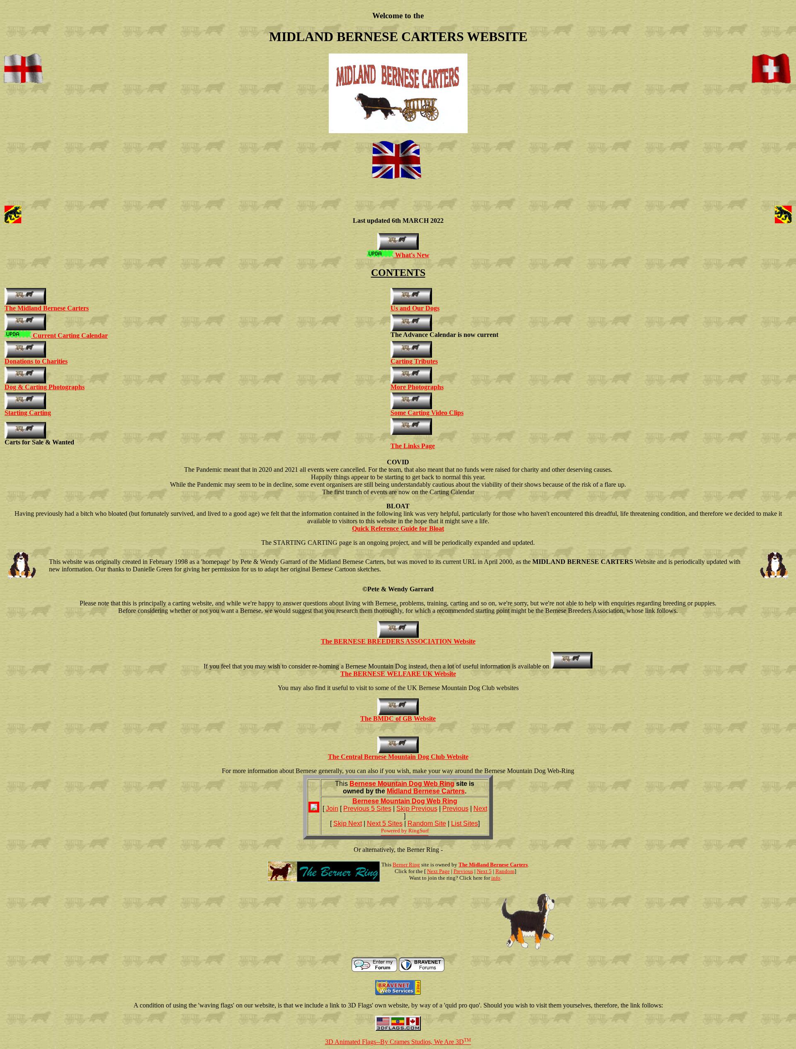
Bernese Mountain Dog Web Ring (401, 783)
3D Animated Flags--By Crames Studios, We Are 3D (398, 1041)
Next (480, 808)
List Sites (464, 823)
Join (332, 808)
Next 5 (484, 871)
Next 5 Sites (385, 823)
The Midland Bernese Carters (493, 864)
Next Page (438, 871)
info (495, 878)
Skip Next (347, 823)
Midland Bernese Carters (426, 791)
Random (504, 871)
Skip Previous (416, 808)
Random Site (427, 823)
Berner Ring (406, 864)
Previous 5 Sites (367, 808)
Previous (455, 808)
